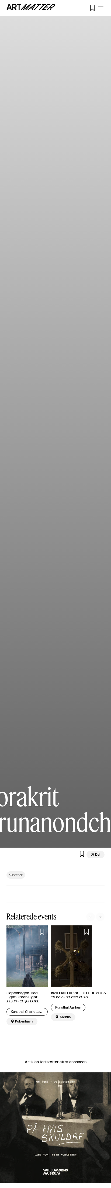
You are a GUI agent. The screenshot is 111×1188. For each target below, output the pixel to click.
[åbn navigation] (101, 8)
